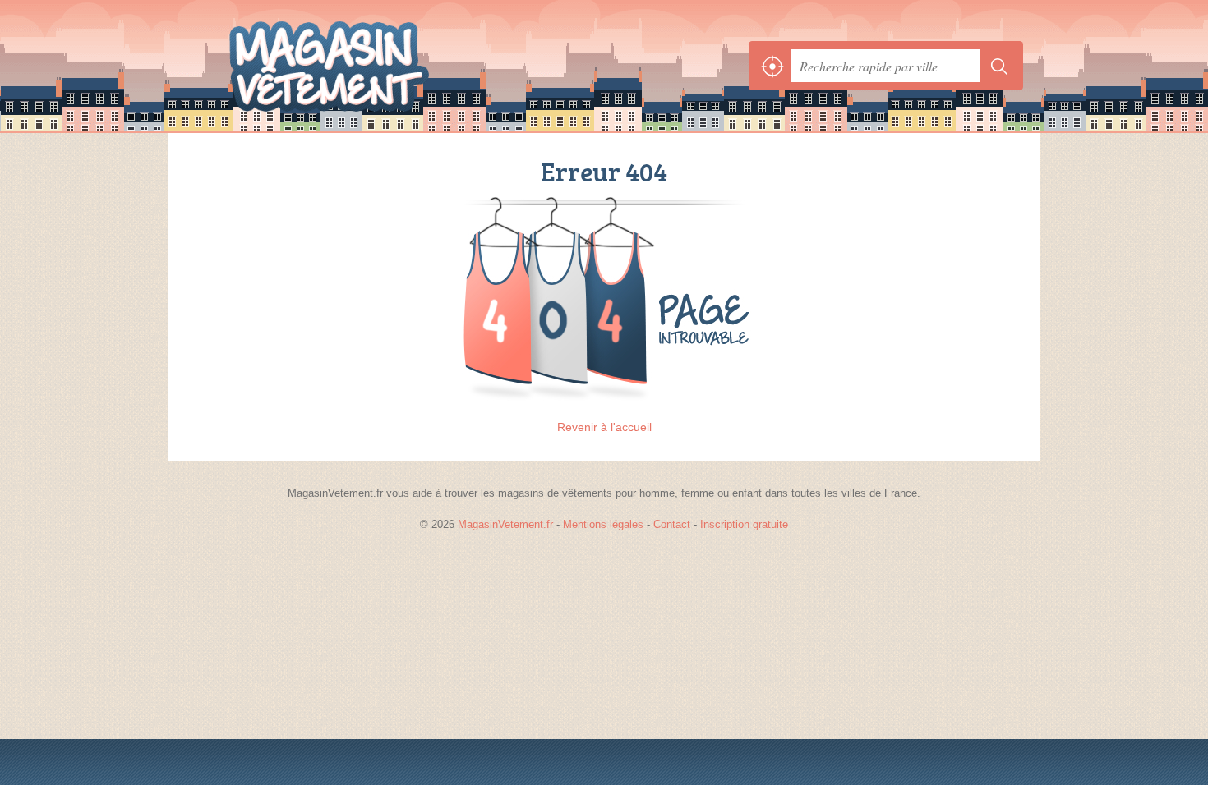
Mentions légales (603, 524)
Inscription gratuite (744, 524)
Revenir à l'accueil (604, 427)
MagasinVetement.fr (365, 65)
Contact (671, 524)
